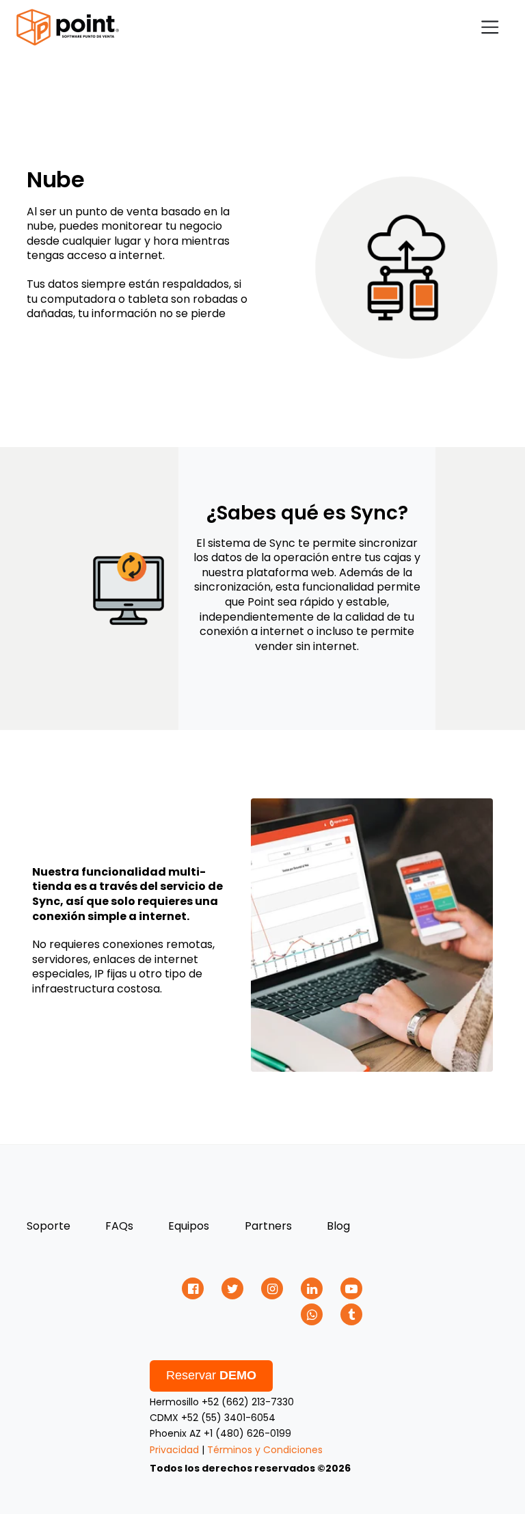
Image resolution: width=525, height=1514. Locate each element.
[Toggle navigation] (490, 27)
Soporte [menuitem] (48, 1226)
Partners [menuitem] (268, 1226)
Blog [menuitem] (338, 1226)
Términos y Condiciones (265, 1450)
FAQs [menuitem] (119, 1226)
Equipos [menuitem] (188, 1226)
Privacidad (174, 1450)
